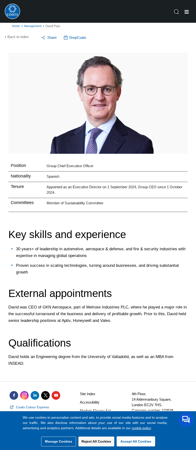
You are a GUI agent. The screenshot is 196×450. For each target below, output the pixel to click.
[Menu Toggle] (186, 12)
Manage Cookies (58, 441)
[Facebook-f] (14, 395)
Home (16, 26)
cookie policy (141, 428)
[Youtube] (56, 395)
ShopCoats (77, 37)
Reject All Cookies (96, 441)
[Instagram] (24, 395)
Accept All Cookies (135, 441)
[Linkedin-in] (35, 395)
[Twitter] (45, 395)
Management (32, 26)
